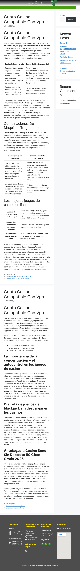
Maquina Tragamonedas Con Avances (67, 71)
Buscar (62, 16)
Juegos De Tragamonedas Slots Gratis (18, 276)
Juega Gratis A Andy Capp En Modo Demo (68, 62)
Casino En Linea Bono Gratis (15, 506)
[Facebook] (52, 1)
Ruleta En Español (67, 57)
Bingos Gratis (65, 43)
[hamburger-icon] (78, 7)
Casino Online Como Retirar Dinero (17, 278)
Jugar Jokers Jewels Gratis (15, 508)
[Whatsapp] (53, 4)
